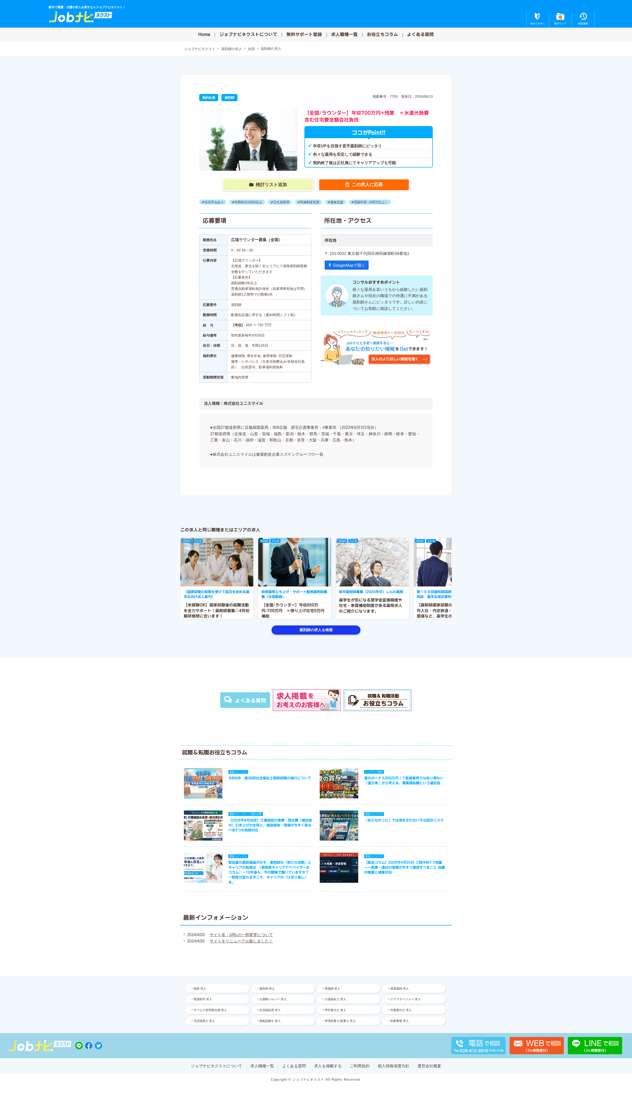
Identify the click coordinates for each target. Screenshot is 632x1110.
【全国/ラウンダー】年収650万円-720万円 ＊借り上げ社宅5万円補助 (292, 610)
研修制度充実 (309, 202)
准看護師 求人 (399, 988)
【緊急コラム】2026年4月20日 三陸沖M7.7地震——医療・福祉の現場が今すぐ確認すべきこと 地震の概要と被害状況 (404, 867)
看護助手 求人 (203, 999)
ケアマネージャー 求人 (405, 999)
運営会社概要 (429, 1066)
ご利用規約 (360, 1066)
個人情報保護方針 (393, 1066)
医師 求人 (200, 988)
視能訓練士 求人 (270, 1021)
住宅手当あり (214, 202)
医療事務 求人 (399, 1021)
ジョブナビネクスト (199, 49)
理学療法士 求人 (335, 1010)
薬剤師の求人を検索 (316, 630)
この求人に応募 (367, 184)
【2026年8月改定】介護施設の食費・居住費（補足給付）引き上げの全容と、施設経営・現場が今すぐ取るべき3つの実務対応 (270, 825)
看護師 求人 (332, 988)
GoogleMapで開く (349, 265)
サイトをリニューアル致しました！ (241, 941)
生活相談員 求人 (270, 1010)
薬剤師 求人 (267, 988)
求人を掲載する (328, 1066)
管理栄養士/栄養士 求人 (340, 1021)
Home (204, 34)
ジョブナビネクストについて (248, 34)
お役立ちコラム (382, 34)
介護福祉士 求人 (335, 999)
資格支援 (336, 202)
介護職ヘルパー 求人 (273, 999)
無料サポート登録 (304, 34)
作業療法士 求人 (401, 1010)
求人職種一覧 (344, 34)
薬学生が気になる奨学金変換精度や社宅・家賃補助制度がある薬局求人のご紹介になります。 (370, 605)
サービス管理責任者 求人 (210, 1010)
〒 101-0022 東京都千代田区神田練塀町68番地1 (367, 253)
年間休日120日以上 (248, 202)
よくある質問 (420, 34)
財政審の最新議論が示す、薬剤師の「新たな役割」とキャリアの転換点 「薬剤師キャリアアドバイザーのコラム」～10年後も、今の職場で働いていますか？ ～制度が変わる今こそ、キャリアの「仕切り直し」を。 (269, 872)
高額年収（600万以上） (371, 202)
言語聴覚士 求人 (204, 1021)
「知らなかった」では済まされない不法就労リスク (404, 820)
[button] (186, 578)
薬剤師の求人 (231, 49)
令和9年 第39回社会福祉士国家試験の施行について (269, 778)
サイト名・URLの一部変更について (241, 935)
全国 (251, 49)
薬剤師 (229, 97)
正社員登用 (281, 202)
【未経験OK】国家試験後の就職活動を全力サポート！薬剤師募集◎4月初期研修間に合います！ (216, 610)
